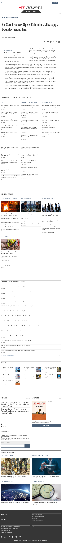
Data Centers (25, 144)
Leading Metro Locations (5, 530)
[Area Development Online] (18, 540)
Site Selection (34, 518)
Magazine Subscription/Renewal (9, 512)
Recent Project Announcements (10, 17)
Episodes (28, 398)
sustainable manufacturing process (41, 57)
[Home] (9, 537)
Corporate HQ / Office (7, 144)
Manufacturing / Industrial (29, 102)
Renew (59, 3)
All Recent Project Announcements (8, 355)
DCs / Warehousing (47, 102)
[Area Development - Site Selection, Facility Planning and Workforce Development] (31, 7)
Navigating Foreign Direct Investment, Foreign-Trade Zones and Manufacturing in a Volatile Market (15, 411)
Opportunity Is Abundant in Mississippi (11, 54)
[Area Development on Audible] (20, 537)
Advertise (3, 519)
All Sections (60, 14)
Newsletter (4, 514)
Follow (27, 11)
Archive (28, 432)
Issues (60, 398)
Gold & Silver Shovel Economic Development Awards (10, 526)
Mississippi (31, 51)
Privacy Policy (35, 541)
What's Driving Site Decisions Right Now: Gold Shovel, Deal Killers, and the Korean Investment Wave (15, 404)
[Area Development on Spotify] (16, 537)
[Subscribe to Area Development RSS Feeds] (5, 537)
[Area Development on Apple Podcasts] (13, 537)
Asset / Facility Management (37, 514)
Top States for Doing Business (6, 532)
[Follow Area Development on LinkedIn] (1, 537)
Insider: (14, 436)
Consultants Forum (46, 526)
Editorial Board (49, 13)
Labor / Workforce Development (38, 516)
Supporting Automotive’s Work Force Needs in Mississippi (14, 55)
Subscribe (55, 2)
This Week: (15, 439)
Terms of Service (41, 541)
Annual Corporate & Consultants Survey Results (9, 528)
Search (35, 11)
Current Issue (4, 517)
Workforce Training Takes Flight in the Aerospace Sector (14, 57)
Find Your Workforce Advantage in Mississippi (12, 52)
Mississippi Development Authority (29, 87)
